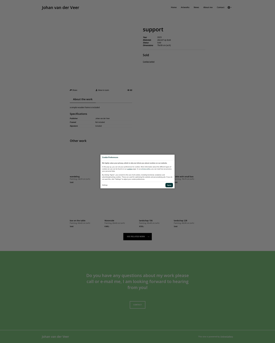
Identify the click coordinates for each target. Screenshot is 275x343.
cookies (129, 169)
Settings (105, 185)
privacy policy (145, 169)
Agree (169, 185)
